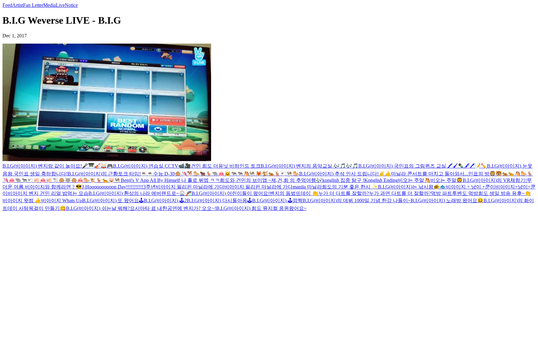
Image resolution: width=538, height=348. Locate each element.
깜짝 (298, 200)
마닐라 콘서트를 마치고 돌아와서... (429, 173)
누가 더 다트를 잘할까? (343, 193)
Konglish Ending (381, 180)
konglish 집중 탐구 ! (343, 180)
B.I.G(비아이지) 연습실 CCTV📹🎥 (152, 166)
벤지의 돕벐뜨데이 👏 (294, 193)
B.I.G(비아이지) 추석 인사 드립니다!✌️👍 (345, 173)
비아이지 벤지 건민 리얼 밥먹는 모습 (47, 193)
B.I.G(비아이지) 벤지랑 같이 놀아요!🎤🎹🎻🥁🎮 (57, 166)
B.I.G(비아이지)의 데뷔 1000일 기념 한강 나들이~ (357, 200)
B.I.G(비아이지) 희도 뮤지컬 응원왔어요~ (261, 208)
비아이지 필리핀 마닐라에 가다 (190, 186)
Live (60, 5)
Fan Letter (33, 5)
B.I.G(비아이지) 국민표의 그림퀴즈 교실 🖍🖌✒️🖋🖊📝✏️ (422, 166)
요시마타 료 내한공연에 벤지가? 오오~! (173, 208)
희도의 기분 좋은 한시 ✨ (350, 186)
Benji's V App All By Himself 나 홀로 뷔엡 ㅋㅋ (170, 180)
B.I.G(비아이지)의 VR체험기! (495, 180)
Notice (71, 5)
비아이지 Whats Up (61, 200)
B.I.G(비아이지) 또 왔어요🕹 (113, 200)
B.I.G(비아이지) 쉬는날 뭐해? (98, 208)
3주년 (149, 186)
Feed (7, 5)
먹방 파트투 (444, 193)
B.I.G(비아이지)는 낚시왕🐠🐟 (412, 186)
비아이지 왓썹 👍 (21, 200)
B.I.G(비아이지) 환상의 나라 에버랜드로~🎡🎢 (139, 193)
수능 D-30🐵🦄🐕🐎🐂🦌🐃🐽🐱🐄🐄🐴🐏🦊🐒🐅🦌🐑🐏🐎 (226, 173)
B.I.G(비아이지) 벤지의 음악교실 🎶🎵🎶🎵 (309, 166)
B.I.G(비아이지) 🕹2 (165, 200)
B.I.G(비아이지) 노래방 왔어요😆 (447, 200)
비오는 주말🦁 (446, 180)
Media (49, 5)
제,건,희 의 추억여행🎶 (296, 180)
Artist (17, 5)
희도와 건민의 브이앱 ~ (245, 180)
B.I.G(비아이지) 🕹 (272, 200)
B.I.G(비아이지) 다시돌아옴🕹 (219, 200)
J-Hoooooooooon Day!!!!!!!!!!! (112, 186)
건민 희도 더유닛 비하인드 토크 (226, 166)
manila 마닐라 (307, 186)
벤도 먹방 (467, 193)
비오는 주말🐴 (414, 180)
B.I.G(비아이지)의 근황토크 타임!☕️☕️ (110, 173)
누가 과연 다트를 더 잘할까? (400, 193)
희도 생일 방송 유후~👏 (504, 193)
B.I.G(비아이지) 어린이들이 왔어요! (230, 193)
